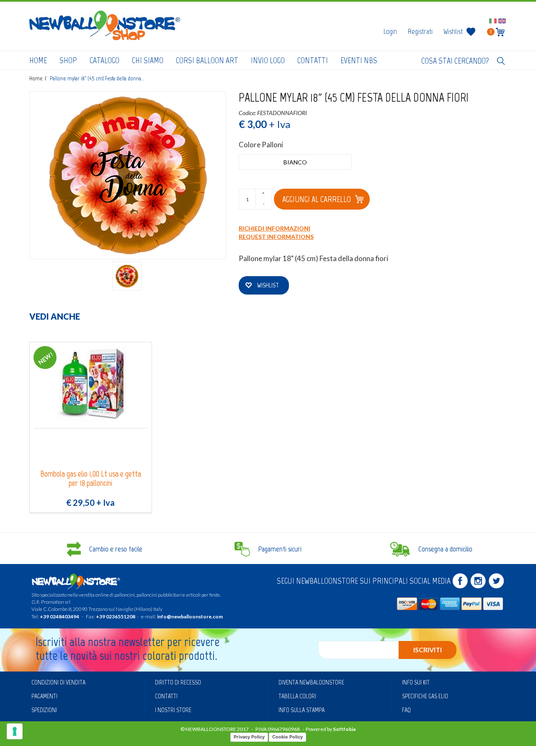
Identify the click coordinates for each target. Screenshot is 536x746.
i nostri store (173, 710)
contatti (312, 60)
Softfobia (344, 729)
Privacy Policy (249, 737)
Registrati (420, 31)
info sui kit (416, 682)
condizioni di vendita (58, 682)
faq (406, 710)
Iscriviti (427, 650)
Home (38, 60)
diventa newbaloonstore (311, 682)
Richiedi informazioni (274, 228)
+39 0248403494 (59, 616)
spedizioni (44, 710)
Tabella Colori (297, 696)
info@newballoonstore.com (190, 616)
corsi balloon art (207, 60)
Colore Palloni (261, 144)
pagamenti (44, 696)
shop (68, 60)
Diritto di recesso (178, 682)
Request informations (276, 236)
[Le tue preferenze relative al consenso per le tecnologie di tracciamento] (15, 731)
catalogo (104, 60)
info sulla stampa (301, 710)
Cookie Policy (287, 737)
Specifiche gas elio (425, 696)
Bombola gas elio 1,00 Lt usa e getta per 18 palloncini (90, 478)
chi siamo (147, 60)
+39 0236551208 (115, 616)
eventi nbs (358, 60)
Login (390, 31)
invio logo (268, 60)
